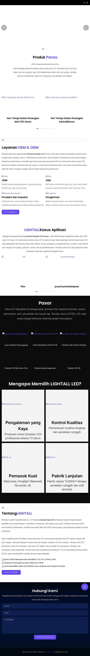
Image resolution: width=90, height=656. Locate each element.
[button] (41, 49)
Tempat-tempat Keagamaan (45, 368)
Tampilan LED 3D (73, 368)
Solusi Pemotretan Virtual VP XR (45, 345)
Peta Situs (49, 652)
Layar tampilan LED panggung (16, 345)
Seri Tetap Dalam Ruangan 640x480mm (67, 120)
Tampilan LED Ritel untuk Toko (16, 368)
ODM (4, 180)
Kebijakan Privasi (61, 652)
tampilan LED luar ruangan (58, 542)
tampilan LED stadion (63, 76)
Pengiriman (53, 197)
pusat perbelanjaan (67, 286)
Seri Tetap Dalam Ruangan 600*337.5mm (23, 120)
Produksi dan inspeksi (15, 197)
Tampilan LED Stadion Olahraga (74, 345)
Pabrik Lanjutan (67, 475)
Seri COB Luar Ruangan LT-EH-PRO (21, 27)
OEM (48, 180)
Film (23, 286)
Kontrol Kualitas (67, 422)
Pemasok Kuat (23, 475)
